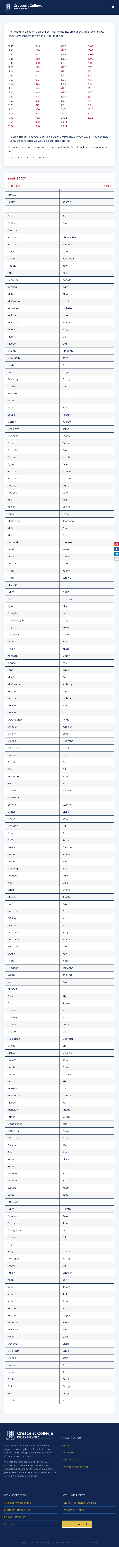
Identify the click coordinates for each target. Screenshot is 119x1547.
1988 (63, 59)
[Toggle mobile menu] (113, 6)
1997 (63, 96)
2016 (90, 92)
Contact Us (70, 1459)
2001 (63, 113)
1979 (37, 105)
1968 (37, 59)
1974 (37, 84)
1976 (37, 92)
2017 (90, 96)
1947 (10, 54)
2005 (90, 46)
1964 (10, 126)
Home (67, 1445)
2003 (64, 122)
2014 (90, 84)
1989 (63, 63)
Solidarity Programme (18, 1502)
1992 (63, 75)
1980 (37, 109)
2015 (90, 88)
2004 (64, 126)
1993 (63, 80)
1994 (63, 84)
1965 (37, 46)
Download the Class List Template (28, 157)
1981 (37, 113)
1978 (37, 101)
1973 (37, 80)
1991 (63, 71)
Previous (15, 186)
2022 (90, 117)
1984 (37, 126)
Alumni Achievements (76, 1467)
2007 (90, 54)
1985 (63, 46)
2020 (90, 109)
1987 (63, 54)
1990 (63, 67)
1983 (37, 122)
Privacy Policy (93, 1542)
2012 (90, 75)
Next (106, 186)
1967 (37, 54)
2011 (90, 71)
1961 (10, 113)
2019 (90, 105)
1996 (63, 92)
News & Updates (15, 1517)
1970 (37, 67)
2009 (90, 63)
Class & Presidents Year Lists (80, 1502)
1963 (10, 122)
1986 (63, 50)
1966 (37, 50)
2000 (64, 109)
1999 (63, 105)
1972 (37, 75)
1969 (37, 63)
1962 (10, 117)
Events (10, 1524)
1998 (63, 101)
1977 (37, 96)
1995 (63, 88)
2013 (90, 80)
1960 (10, 109)
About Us (69, 1452)
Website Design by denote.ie (50, 1542)
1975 (37, 88)
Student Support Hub (18, 1510)
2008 (90, 59)
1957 (10, 96)
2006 (90, 50)
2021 (90, 113)
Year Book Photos (74, 1510)
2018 (90, 101)
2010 (90, 67)
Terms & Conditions (75, 1542)
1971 (37, 71)
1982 (37, 117)
